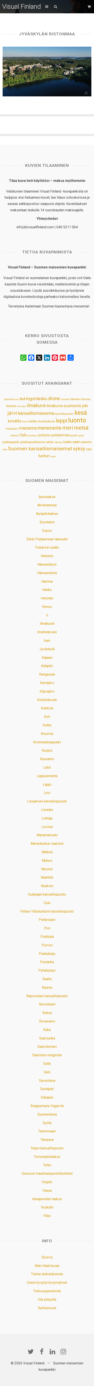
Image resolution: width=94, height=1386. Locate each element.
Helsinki (75, 399)
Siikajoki (47, 1097)
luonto (77, 420)
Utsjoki (47, 1182)
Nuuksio (47, 886)
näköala (14, 435)
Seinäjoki (47, 1089)
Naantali (47, 877)
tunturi (44, 456)
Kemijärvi (47, 683)
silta (4, 449)
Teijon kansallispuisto (47, 1148)
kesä (81, 412)
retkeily (58, 442)
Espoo (47, 531)
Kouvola (47, 734)
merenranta (49, 428)
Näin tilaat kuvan (47, 1266)
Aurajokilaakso (47, 514)
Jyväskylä (47, 649)
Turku (47, 1165)
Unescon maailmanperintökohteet (47, 1173)
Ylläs (47, 1216)
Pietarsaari (47, 920)
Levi (47, 793)
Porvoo (47, 945)
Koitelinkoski (47, 700)
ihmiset (21, 406)
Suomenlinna (47, 1114)
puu (81, 435)
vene (53, 456)
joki (85, 405)
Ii (47, 615)
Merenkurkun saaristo (47, 844)
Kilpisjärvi (47, 691)
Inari (47, 640)
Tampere (47, 1140)
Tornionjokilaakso (47, 1157)
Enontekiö (47, 522)
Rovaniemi (47, 1021)
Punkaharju (47, 954)
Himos (47, 607)
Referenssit (47, 1308)
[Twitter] (30, 1351)
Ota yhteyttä (47, 1299)
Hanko (47, 590)
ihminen (11, 406)
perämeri (32, 435)
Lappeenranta (47, 776)
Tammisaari (47, 1131)
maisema (28, 428)
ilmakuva (36, 405)
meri (67, 428)
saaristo (86, 442)
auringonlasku (33, 398)
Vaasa (47, 1190)
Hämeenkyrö (47, 564)
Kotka (47, 725)
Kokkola (47, 708)
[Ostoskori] (89, 7)
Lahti (47, 767)
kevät (25, 421)
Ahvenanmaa (47, 505)
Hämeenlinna (47, 573)
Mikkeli (47, 852)
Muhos (47, 861)
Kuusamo (47, 759)
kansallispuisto (64, 413)
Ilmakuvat (47, 623)
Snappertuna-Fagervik (47, 1106)
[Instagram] (63, 1351)
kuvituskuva (46, 421)
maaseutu (12, 428)
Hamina (47, 581)
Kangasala (47, 674)
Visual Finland (21, 6)
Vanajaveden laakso (47, 1199)
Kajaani (47, 657)
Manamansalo (47, 835)
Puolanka (47, 962)
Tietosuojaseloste (47, 1291)
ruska (67, 442)
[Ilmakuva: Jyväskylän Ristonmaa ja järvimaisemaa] (47, 72)
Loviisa (47, 827)
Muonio (47, 869)
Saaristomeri (47, 1047)
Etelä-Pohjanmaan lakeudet (47, 539)
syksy (79, 448)
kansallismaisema (36, 413)
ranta (49, 442)
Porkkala (47, 937)
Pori (47, 928)
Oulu (23, 435)
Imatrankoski (47, 632)
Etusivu (47, 1257)
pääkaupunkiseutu (32, 442)
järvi (12, 413)
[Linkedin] (52, 1351)
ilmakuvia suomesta (64, 405)
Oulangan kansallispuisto (47, 894)
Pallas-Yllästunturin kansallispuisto (47, 911)
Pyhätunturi (47, 970)
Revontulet (47, 1004)
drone (54, 398)
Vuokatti (47, 1207)
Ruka (47, 1030)
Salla (47, 1064)
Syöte (47, 1123)
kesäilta (14, 421)
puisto (74, 435)
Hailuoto (47, 556)
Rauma (47, 987)
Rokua (47, 1013)
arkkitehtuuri (11, 399)
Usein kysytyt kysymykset (47, 1282)
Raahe (47, 979)
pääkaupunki (10, 442)
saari (76, 442)
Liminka (47, 810)
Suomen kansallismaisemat (40, 449)
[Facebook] (41, 1351)
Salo (47, 1072)
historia (85, 399)
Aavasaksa (47, 497)
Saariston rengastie (47, 1055)
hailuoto (65, 399)
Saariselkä (47, 1038)
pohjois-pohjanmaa (54, 435)
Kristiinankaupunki (47, 742)
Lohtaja (47, 818)
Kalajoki (47, 666)
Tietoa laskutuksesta (47, 1274)
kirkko (33, 421)
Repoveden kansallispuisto (47, 996)
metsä (81, 428)
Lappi (47, 784)
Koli (47, 717)
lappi (61, 421)
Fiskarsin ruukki (47, 547)
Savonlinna (47, 1081)
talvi (89, 449)
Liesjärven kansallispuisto (47, 801)
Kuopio (47, 750)
